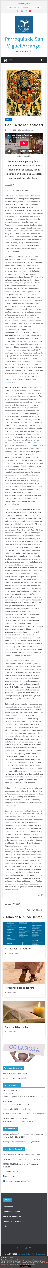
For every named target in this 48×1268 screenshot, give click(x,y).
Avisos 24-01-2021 (35, 910)
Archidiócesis (8, 1207)
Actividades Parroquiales (18, 948)
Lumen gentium (15, 245)
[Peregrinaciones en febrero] (24, 963)
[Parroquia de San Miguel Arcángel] (5, 60)
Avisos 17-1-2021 (12, 904)
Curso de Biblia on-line (17, 1027)
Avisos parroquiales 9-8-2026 (28, 7)
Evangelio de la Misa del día (13, 1221)
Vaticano (6, 1226)
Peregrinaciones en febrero (19, 987)
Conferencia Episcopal (11, 1211)
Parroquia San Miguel (26, 130)
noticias (8, 119)
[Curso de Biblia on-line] (24, 1002)
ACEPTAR (25, 1266)
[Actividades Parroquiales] (24, 924)
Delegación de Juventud (12, 1216)
